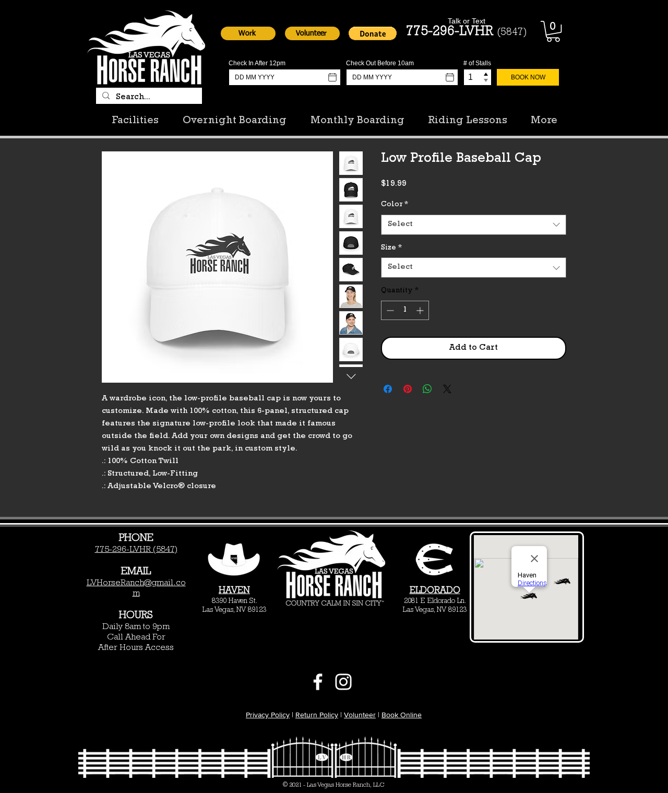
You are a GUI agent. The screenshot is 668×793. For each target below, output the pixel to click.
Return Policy (316, 715)
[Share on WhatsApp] (427, 389)
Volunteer (360, 715)
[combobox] (473, 225)
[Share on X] (447, 389)
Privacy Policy (268, 715)
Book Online (401, 715)
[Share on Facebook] (387, 389)
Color (394, 204)
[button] (248, 33)
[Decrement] (389, 310)
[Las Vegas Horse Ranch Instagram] (343, 682)
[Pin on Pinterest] (407, 389)
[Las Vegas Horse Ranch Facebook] (318, 682)
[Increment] (420, 310)
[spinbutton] (405, 310)
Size (391, 248)
